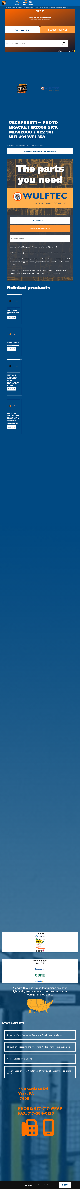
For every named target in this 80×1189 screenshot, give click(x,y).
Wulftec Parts (15, 7)
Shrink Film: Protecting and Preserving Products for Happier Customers (38, 1047)
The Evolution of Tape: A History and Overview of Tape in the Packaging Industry (39, 1072)
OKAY (65, 1185)
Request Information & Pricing (40, 151)
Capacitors (25, 7)
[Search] (64, 43)
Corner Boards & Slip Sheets (19, 1059)
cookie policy (28, 1185)
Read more (11, 317)
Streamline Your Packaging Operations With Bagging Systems (34, 1035)
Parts (9, 7)
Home (6, 7)
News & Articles (13, 1022)
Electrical (20, 7)
